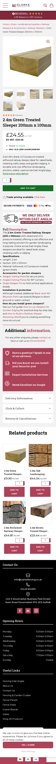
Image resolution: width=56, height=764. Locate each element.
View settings (28, 751)
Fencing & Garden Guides (17, 695)
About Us (8, 686)
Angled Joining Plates (15, 280)
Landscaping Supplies (29, 24)
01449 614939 (37, 341)
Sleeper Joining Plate (14, 276)
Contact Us (9, 690)
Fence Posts (9, 705)
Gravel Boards (10, 709)
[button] (28, 115)
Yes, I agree (28, 745)
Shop (13, 24)
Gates (6, 714)
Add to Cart (28, 188)
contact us (45, 337)
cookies (15, 733)
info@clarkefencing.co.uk (28, 579)
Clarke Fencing (21, 5)
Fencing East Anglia (13, 681)
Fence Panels (10, 700)
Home (6, 24)
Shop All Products (13, 719)
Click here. (39, 197)
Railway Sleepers (36, 28)
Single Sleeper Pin (12, 283)
